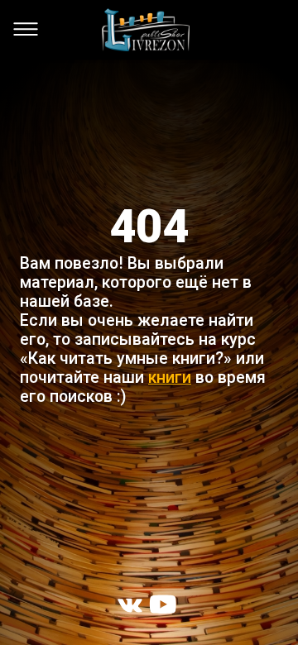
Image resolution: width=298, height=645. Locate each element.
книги (169, 377)
